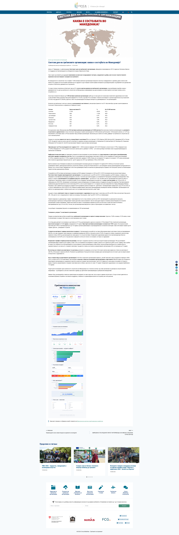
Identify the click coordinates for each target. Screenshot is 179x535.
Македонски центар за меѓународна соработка (60, 65)
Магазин (79, 12)
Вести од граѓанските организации (57, 59)
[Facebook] (177, 262)
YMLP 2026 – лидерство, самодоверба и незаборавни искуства (54, 466)
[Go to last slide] (42, 461)
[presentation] (55, 455)
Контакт (115, 12)
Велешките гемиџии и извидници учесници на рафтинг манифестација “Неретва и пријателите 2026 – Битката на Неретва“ (123, 467)
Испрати (124, 505)
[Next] (137, 461)
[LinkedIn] (177, 267)
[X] (177, 265)
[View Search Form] (131, 12)
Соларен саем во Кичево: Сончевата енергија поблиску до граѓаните (87, 466)
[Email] (177, 270)
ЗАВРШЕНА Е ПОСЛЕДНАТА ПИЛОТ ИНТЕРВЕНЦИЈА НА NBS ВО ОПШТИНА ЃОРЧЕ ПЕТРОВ (112, 432)
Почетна (49, 12)
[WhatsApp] (177, 273)
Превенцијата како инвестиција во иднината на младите (61, 431)
